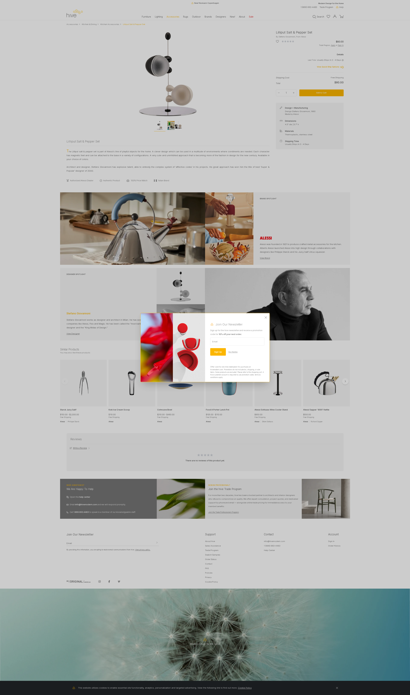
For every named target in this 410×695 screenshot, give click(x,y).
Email (214, 341)
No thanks (233, 352)
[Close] (266, 318)
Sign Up (218, 352)
